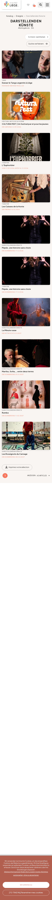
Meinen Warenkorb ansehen (33, 5)
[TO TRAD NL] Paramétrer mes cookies (26, 892)
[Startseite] (11, 4)
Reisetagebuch (28, 5)
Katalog (9, 16)
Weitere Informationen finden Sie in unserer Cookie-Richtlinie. (26, 872)
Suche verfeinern (36, 43)
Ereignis (19, 16)
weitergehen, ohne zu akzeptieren (26, 875)
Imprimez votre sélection (19, 467)
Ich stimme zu (26, 884)
